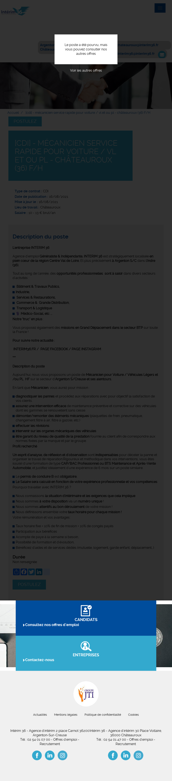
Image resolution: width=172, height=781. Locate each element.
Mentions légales (65, 714)
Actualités (40, 714)
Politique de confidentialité (103, 714)
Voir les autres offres (86, 70)
